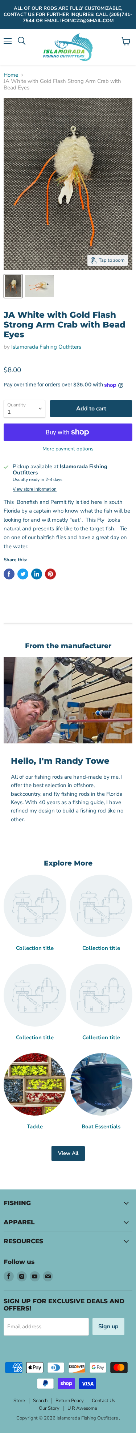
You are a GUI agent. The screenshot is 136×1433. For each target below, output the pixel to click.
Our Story (49, 1408)
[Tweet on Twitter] (22, 574)
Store (19, 1400)
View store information (35, 489)
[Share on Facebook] (9, 574)
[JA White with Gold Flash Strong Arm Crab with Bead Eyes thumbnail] (13, 286)
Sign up (108, 1326)
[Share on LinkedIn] (36, 574)
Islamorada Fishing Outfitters (46, 346)
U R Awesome (82, 1408)
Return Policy (69, 1400)
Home (11, 75)
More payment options (68, 449)
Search (40, 1400)
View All (68, 1153)
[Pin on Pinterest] (50, 574)
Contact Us (103, 1400)
